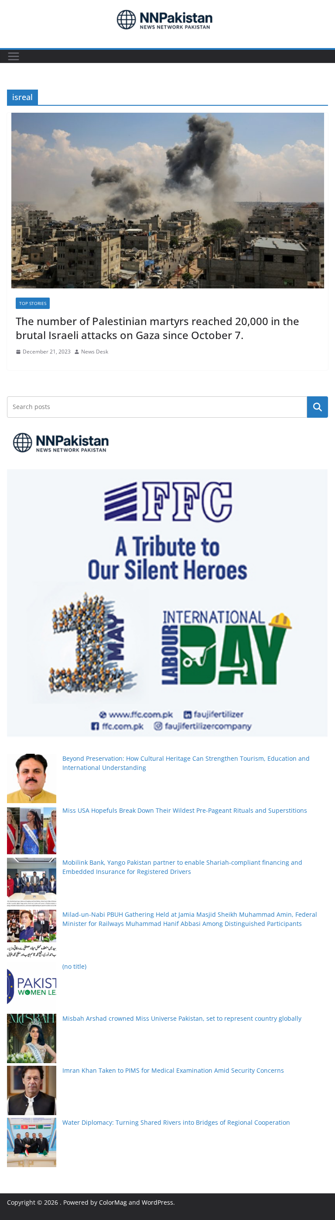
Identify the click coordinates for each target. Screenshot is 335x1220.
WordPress (157, 1202)
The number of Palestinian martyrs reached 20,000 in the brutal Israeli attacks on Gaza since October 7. (157, 328)
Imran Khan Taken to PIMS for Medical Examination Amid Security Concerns (173, 1070)
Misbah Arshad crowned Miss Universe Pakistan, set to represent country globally (181, 1018)
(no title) (74, 966)
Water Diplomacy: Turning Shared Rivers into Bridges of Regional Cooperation (176, 1122)
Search (317, 407)
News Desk (94, 351)
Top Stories (32, 303)
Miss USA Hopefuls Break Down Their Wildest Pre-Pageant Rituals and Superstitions (184, 810)
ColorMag (113, 1202)
